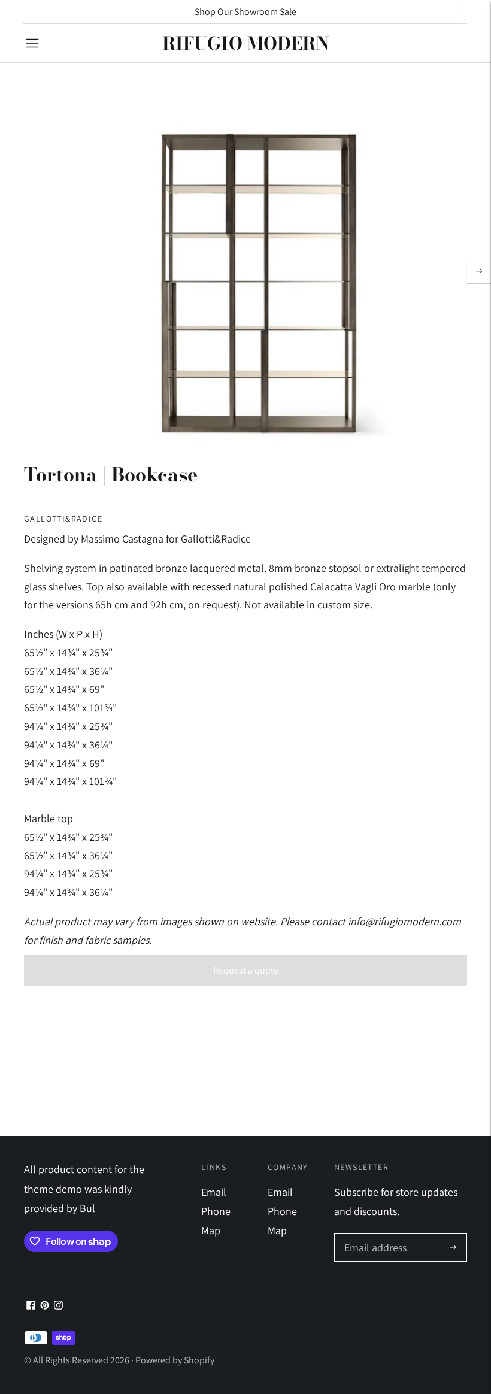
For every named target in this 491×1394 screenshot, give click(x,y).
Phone (216, 1211)
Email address (374, 1235)
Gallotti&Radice (63, 518)
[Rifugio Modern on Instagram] (58, 1306)
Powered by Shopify (174, 1360)
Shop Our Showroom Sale (245, 11)
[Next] (479, 271)
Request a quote (245, 970)
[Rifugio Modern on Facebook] (30, 1306)
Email (213, 1192)
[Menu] (32, 43)
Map (210, 1230)
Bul (87, 1208)
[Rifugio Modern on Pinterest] (44, 1306)
